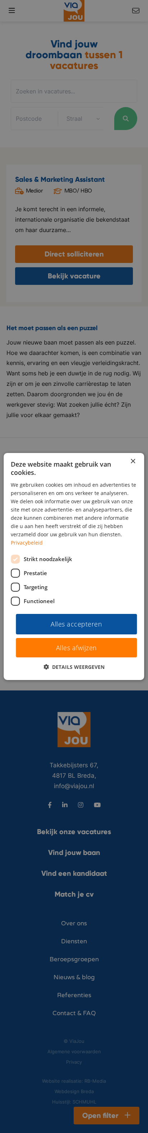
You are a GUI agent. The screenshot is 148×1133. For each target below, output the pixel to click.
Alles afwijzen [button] (76, 647)
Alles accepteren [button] (76, 623)
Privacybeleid (27, 542)
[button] (74, 667)
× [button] (132, 461)
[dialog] (74, 566)
